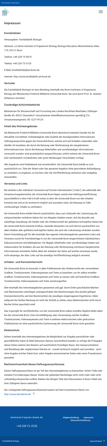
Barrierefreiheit (96, 441)
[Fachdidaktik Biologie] (5, 12)
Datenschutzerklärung (80, 420)
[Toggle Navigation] (101, 12)
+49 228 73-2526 (26, 425)
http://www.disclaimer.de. (17, 394)
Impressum (88, 417)
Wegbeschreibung (71, 417)
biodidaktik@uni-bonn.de (27, 417)
